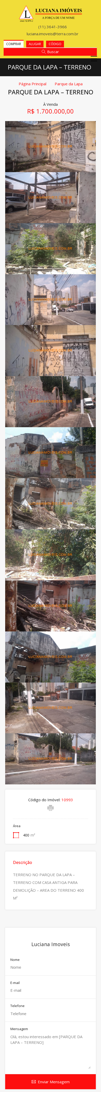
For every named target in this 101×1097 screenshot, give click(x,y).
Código (55, 44)
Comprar (13, 44)
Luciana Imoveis (50, 944)
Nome (15, 960)
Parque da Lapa (69, 83)
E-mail (15, 983)
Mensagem (19, 1029)
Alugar (35, 44)
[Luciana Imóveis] (51, 19)
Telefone (17, 1006)
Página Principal (32, 83)
